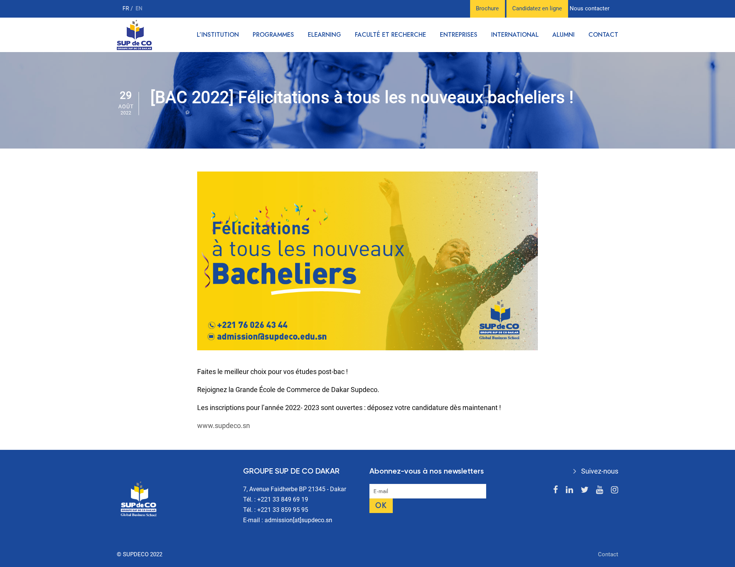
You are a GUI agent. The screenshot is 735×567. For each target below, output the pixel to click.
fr (126, 8)
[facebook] (555, 490)
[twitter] (584, 490)
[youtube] (599, 490)
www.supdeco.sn (223, 426)
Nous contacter (589, 8)
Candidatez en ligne (537, 8)
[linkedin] (569, 490)
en (139, 8)
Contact (603, 34)
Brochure (487, 8)
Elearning (324, 34)
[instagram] (614, 490)
